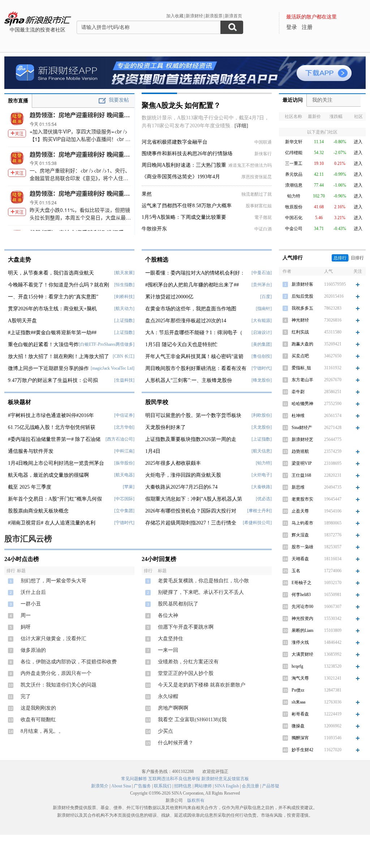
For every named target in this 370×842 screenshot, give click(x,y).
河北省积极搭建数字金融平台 (174, 142)
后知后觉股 (302, 296)
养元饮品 (293, 174)
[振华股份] (124, 462)
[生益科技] (124, 380)
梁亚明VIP (302, 463)
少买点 (165, 731)
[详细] (241, 125)
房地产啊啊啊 (173, 708)
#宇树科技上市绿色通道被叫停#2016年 (51, 415)
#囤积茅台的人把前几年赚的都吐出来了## (192, 285)
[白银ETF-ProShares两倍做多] (106, 344)
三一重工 (293, 163)
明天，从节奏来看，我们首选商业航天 (51, 273)
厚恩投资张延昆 (256, 176)
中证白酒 (263, 228)
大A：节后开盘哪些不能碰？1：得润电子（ (193, 332)
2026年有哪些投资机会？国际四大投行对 (190, 511)
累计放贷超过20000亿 (169, 296)
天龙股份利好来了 (165, 427)
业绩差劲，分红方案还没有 (188, 661)
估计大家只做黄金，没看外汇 (53, 638)
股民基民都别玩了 (178, 604)
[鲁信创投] (261, 356)
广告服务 (142, 785)
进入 (358, 141)
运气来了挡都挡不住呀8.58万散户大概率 (187, 205)
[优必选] (264, 498)
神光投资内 (302, 618)
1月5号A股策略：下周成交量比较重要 (184, 217)
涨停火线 (300, 642)
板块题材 (19, 402)
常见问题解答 (134, 778)
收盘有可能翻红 (38, 719)
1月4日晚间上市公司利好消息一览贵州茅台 (56, 463)
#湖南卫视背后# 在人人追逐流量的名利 (51, 523)
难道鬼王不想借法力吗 (250, 165)
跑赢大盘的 (302, 343)
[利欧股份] (261, 415)
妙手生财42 (302, 749)
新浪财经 (194, 15)
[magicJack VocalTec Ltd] (112, 368)
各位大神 (168, 615)
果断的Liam (302, 630)
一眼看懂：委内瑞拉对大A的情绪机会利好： (195, 273)
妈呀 (26, 627)
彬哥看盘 (300, 713)
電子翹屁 (263, 217)
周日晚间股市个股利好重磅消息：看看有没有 (195, 368)
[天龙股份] (261, 427)
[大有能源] (261, 320)
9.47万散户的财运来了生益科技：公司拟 (53, 380)
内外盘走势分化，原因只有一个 (56, 673)
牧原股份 (293, 206)
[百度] (266, 296)
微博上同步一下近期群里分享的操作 (48, 368)
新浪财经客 (302, 284)
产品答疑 (270, 785)
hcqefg (297, 666)
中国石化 (293, 217)
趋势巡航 (300, 451)
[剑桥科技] (124, 296)
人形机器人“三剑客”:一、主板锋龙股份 (188, 380)
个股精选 (156, 259)
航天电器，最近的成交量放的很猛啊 (48, 475)
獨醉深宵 (300, 737)
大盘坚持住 (170, 638)
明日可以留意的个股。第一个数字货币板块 (193, 415)
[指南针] (264, 308)
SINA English (227, 785)
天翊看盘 (300, 558)
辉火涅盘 (300, 534)
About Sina (121, 785)
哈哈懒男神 (302, 403)
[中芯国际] (124, 498)
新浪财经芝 (302, 439)
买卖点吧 (300, 355)
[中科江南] (124, 451)
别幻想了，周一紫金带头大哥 (53, 580)
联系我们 (162, 785)
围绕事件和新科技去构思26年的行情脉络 (187, 153)
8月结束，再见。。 (42, 731)
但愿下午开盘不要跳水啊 (186, 627)
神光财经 (300, 320)
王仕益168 (301, 475)
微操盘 (298, 725)
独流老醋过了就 (256, 194)
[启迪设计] (261, 332)
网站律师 (203, 785)
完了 (26, 696)
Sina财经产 (302, 427)
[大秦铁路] (261, 486)
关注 (19, 133)
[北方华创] (124, 427)
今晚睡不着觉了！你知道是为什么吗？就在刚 (58, 285)
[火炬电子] (261, 474)
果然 (147, 194)
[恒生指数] (124, 284)
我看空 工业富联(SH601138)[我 (192, 719)
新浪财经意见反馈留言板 (225, 778)
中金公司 (293, 228)
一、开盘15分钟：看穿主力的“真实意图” (53, 296)
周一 (26, 615)
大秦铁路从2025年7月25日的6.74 (181, 487)
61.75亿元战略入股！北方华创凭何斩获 (51, 427)
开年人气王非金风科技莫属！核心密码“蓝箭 (194, 356)
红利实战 (300, 332)
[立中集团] (124, 510)
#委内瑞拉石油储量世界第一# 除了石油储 (54, 439)
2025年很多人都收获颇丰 (173, 463)
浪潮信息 (293, 185)
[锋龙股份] (261, 380)
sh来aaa (298, 702)
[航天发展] (124, 272)
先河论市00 (302, 606)
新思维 (298, 487)
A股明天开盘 (22, 320)
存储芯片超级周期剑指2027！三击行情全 (190, 523)
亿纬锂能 (293, 152)
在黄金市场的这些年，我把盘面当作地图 (190, 308)
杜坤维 (298, 415)
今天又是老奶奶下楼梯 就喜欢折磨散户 (201, 685)
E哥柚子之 (301, 582)
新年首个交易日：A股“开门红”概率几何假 (55, 499)
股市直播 (18, 100)
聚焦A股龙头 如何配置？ (181, 105)
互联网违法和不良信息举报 (174, 778)
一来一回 (168, 650)
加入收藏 (175, 15)
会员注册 (250, 785)
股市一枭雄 (302, 546)
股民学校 (156, 402)
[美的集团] (261, 344)
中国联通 (263, 142)
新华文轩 (293, 141)
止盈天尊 (300, 511)
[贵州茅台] (261, 284)
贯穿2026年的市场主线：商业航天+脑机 (52, 308)
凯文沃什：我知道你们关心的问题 (58, 685)
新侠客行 (263, 153)
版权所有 (196, 800)
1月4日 (152, 451)
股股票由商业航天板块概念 (38, 511)
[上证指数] (124, 320)
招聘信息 (183, 785)
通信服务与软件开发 (30, 451)
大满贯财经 (302, 654)
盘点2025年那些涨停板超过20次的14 (185, 320)
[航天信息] (261, 451)
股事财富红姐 (259, 205)
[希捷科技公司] (257, 522)
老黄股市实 (302, 499)
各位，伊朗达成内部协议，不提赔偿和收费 (69, 661)
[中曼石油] (261, 272)
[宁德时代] (124, 522)
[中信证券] (124, 415)
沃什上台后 (33, 592)
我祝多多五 (302, 308)
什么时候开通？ (175, 742)
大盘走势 (19, 259)
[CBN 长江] (123, 356)
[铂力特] (264, 462)
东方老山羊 (302, 379)
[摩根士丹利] (259, 510)
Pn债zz (298, 690)
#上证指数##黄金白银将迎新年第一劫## (52, 332)
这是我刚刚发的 (38, 708)
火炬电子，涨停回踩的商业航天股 (183, 475)
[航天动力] (124, 308)
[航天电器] (124, 474)
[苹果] (128, 486)
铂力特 (293, 196)
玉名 (296, 570)
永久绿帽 (168, 696)
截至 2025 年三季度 (29, 487)
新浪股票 (214, 15)
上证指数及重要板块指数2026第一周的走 (190, 439)
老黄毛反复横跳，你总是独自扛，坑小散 (203, 580)
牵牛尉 (298, 391)
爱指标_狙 (301, 367)
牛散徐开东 (154, 228)
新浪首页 (233, 15)
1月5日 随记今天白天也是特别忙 (181, 344)
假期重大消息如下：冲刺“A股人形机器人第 (193, 499)
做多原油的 (33, 650)
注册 (307, 27)
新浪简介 (99, 785)
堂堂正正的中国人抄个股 (186, 673)
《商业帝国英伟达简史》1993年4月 (181, 176)
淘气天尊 (300, 678)
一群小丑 (31, 604)
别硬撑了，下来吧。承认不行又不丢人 (201, 592)
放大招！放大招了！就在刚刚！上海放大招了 (58, 356)
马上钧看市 (302, 523)
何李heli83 (301, 594)
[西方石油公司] (120, 439)
